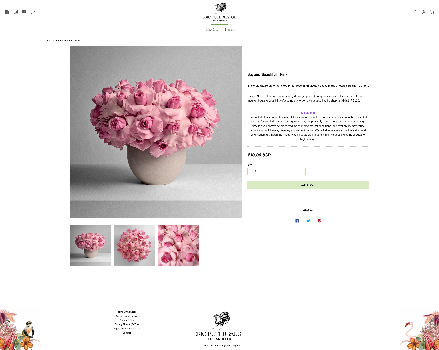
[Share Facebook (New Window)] (297, 221)
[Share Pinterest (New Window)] (319, 221)
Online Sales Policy (126, 316)
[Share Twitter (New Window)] (308, 221)
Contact (126, 332)
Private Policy (126, 320)
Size (249, 165)
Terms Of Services (127, 311)
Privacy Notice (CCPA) (127, 324)
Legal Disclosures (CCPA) (127, 328)
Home (49, 40)
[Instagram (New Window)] (16, 12)
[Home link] (219, 326)
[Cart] (432, 12)
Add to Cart (308, 185)
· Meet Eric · (211, 29)
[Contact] (33, 12)
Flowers (230, 29)
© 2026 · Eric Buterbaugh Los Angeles (219, 345)
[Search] (416, 12)
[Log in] (424, 12)
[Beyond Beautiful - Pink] (91, 245)
